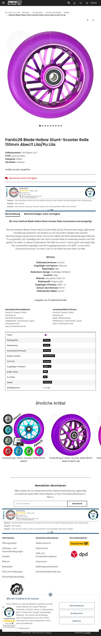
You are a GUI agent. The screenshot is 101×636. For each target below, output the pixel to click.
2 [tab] (42, 126)
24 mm (46, 345)
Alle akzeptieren (77, 605)
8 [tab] (58, 126)
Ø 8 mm (47, 350)
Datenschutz (24, 628)
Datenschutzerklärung (64, 490)
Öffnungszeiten (9, 543)
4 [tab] (48, 126)
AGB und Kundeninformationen (46, 555)
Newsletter (7, 566)
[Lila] (45, 334)
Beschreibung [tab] (12, 213)
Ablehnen (76, 621)
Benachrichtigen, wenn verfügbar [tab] (42, 213)
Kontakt (5, 556)
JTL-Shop (87, 633)
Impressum (41, 561)
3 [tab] (45, 126)
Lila (45, 377)
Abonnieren (77, 504)
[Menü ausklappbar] (3, 1)
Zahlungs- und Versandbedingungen (12, 550)
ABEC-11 (47, 366)
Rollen (19, 159)
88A (45, 371)
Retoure (6, 561)
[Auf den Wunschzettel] (90, 34)
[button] (69, 3)
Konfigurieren (77, 613)
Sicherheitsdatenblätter (13, 577)
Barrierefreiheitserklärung (48, 571)
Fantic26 (47, 382)
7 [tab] (56, 126)
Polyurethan (49, 356)
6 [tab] (53, 126)
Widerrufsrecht (43, 543)
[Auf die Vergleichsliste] (83, 34)
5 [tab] (50, 126)
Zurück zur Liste (13, 12)
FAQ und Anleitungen (12, 571)
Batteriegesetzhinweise (47, 566)
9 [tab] (61, 126)
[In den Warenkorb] (7, 28)
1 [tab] (40, 126)
